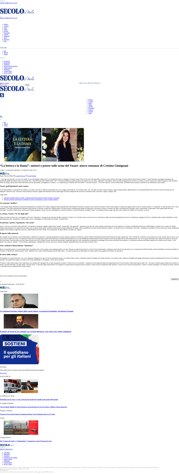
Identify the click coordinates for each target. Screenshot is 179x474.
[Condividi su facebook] (1, 174)
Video (5, 29)
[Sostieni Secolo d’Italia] (19, 364)
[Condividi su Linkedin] (3, 174)
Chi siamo (7, 61)
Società (6, 31)
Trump (6, 54)
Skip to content (4, 83)
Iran (5, 51)
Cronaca (6, 26)
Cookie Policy (8, 71)
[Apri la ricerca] (1, 117)
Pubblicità (7, 69)
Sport (5, 38)
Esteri (5, 28)
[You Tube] (2, 1)
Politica (6, 24)
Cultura (6, 34)
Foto (5, 41)
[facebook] (0, 1)
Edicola (2, 3)
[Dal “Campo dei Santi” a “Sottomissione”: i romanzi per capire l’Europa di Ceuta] (21, 434)
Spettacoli (7, 36)
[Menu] (0, 119)
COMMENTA (174, 279)
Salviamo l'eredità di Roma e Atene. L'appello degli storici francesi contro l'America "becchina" (32, 198)
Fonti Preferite (31, 176)
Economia (7, 33)
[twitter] (4, 1)
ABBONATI (8, 3)
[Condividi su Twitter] (8, 174)
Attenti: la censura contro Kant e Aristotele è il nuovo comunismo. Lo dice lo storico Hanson (31, 199)
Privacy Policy (8, 73)
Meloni (6, 52)
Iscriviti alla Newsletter (10, 66)
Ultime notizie (8, 68)
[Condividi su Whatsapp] (6, 174)
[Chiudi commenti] (0, 281)
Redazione (7, 63)
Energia (90, 111)
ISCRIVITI (3, 373)
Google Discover (20, 176)
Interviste (6, 39)
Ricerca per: (3, 85)
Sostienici (6, 64)
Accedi (15, 3)
